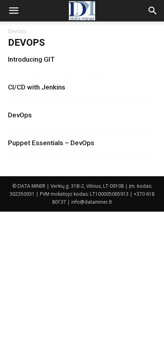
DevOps (20, 115)
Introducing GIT (31, 59)
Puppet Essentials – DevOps (51, 143)
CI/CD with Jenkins (36, 87)
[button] (13, 10)
